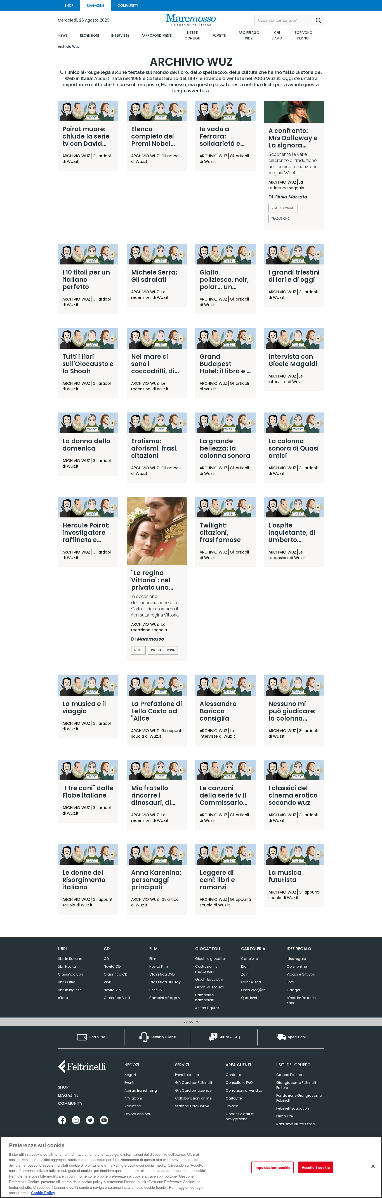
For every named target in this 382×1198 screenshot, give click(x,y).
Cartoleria (249, 958)
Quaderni (249, 997)
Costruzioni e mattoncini (206, 969)
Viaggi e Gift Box (301, 974)
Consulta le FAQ (239, 1082)
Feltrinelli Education (292, 1108)
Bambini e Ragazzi (165, 997)
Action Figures (207, 1007)
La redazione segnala (286, 185)
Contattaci (235, 1074)
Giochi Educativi (209, 979)
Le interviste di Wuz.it (286, 379)
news (138, 650)
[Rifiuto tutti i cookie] (373, 1166)
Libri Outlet (66, 982)
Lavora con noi (137, 1114)
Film (152, 958)
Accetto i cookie (316, 1167)
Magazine (68, 1095)
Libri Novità (67, 966)
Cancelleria (251, 982)
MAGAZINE (95, 5)
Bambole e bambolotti (204, 997)
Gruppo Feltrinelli (290, 1074)
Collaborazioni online (193, 1098)
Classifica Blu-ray (165, 982)
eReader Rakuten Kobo (301, 1000)
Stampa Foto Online (192, 1106)
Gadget (293, 990)
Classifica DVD (162, 974)
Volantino (132, 1106)
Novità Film (158, 966)
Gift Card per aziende (193, 1090)
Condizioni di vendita (244, 1090)
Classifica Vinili (117, 997)
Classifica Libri (70, 974)
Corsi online (297, 966)
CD (106, 958)
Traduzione (280, 219)
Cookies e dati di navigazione (240, 1116)
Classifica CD (115, 974)
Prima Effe (284, 1116)
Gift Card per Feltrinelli (193, 1082)
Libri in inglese (69, 990)
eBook (63, 997)
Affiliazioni (133, 1098)
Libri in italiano (70, 958)
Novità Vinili (113, 990)
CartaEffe (234, 1098)
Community (70, 1103)
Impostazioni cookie (272, 1167)
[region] (191, 1167)
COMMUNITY (127, 5)
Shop (63, 1087)
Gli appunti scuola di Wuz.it (156, 733)
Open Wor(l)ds (253, 990)
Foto (290, 982)
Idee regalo (296, 958)
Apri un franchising (140, 1090)
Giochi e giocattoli (211, 958)
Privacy (232, 1106)
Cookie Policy (43, 1192)
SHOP (69, 5)
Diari (245, 966)
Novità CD (112, 966)
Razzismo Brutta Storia (295, 1124)
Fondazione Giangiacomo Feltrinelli (299, 1098)
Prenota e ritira (187, 1074)
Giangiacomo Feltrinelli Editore (296, 1085)
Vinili (108, 982)
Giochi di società (209, 987)
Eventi (129, 1082)
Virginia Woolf (283, 208)
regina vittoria (163, 650)
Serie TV (155, 990)
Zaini (245, 974)
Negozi (130, 1074)
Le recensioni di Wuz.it (150, 294)
